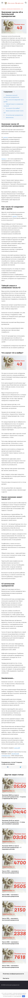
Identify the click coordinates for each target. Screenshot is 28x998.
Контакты (6, 978)
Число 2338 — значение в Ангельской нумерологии (10, 942)
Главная (3, 9)
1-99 (22, 9)
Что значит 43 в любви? (13, 108)
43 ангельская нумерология (14, 115)
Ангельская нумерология (13, 9)
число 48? (17, 748)
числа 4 (5, 137)
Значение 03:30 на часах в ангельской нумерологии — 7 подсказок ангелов (11, 847)
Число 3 (3, 159)
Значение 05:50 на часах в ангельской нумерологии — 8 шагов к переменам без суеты (14, 796)
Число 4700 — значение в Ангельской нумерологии (10, 872)
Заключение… (10, 117)
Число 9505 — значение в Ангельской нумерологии (10, 895)
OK (23, 996)
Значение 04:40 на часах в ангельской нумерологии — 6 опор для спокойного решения (13, 822)
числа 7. (14, 216)
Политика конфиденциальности (13, 973)
